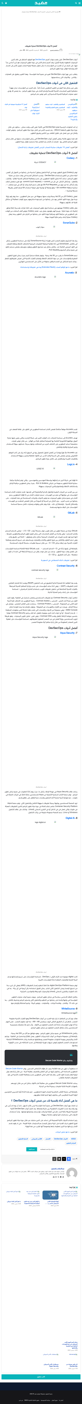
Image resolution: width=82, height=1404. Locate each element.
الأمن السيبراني (50, 12)
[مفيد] (41, 3)
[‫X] (58, 1177)
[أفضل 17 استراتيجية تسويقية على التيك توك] (34, 109)
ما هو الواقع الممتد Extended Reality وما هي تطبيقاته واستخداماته (45, 267)
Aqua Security (67, 633)
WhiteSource (68, 1009)
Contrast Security (66, 566)
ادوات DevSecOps (60, 1139)
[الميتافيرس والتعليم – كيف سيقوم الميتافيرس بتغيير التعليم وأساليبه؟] (71, 112)
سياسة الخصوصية (45, 1400)
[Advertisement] (41, 29)
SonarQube (69, 223)
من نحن (21, 1400)
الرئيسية (57, 12)
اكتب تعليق (41, 1377)
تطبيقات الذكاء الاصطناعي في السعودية (55, 560)
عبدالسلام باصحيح (54, 50)
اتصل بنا (61, 1400)
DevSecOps (40, 60)
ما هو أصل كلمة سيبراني (14, 1201)
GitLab (71, 513)
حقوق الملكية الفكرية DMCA (31, 1400)
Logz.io (71, 464)
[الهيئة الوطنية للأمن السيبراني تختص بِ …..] (50, 1195)
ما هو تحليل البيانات (63, 1132)
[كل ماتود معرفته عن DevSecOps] (70, 1357)
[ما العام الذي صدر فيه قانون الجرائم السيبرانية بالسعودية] (32, 1195)
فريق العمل (55, 1400)
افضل (48, 1139)
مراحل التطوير (70, 1143)
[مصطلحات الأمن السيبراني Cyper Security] (50, 1357)
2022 (74, 1139)
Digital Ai (70, 818)
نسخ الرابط (32, 1149)
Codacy (71, 158)
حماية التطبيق (22, 1139)
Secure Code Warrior (14, 1069)
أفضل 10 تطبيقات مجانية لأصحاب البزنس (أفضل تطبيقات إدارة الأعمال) (44, 147)
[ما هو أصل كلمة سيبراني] (13, 1195)
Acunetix (69, 273)
